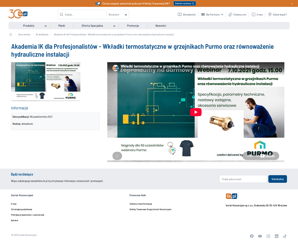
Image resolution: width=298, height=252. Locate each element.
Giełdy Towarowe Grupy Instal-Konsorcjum (150, 209)
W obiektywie (42, 34)
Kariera (14, 220)
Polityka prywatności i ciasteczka (27, 214)
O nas (14, 203)
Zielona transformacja (141, 203)
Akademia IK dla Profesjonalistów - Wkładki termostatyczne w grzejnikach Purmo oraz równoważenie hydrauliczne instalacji (114, 34)
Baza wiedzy (24, 34)
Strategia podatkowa (21, 209)
